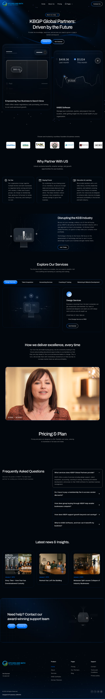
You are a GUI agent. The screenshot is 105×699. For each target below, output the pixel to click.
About (53, 670)
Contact (93, 666)
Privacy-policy (95, 675)
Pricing (73, 666)
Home (53, 666)
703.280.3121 (5, 676)
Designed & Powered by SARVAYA (11, 694)
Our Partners (75, 670)
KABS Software (56, 676)
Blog (72, 673)
